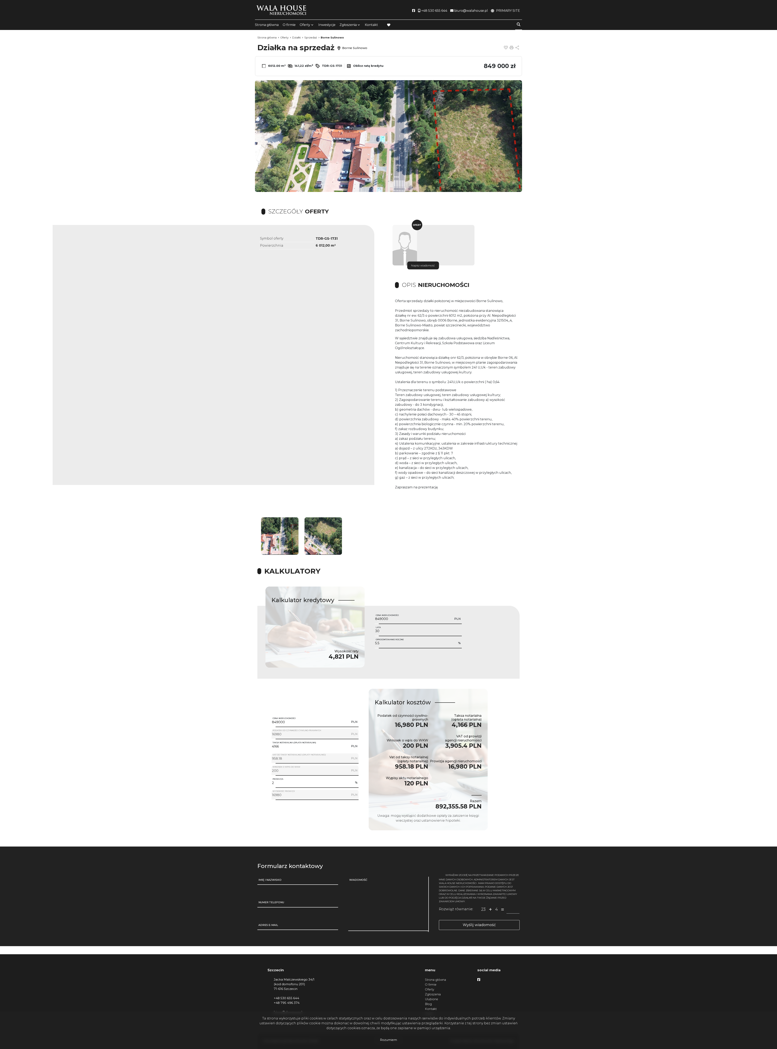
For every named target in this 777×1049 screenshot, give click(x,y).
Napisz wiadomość (423, 265)
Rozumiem (388, 1040)
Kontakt (371, 25)
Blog (428, 1004)
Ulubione (431, 999)
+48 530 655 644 (286, 998)
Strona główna (267, 25)
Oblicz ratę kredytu (367, 66)
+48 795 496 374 (286, 1003)
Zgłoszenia (433, 994)
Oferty (305, 25)
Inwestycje (326, 25)
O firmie (289, 25)
